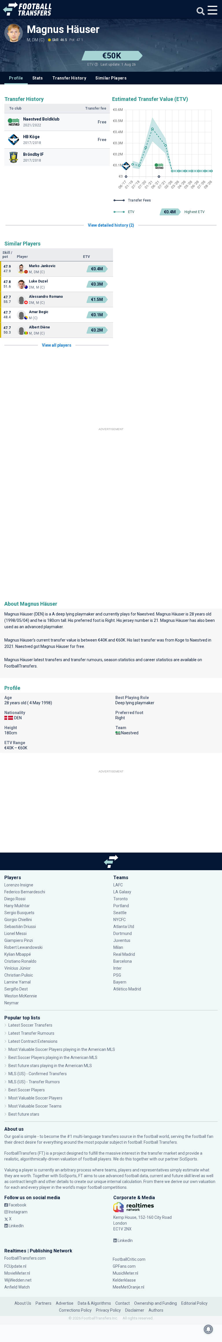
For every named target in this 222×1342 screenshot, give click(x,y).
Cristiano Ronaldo (20, 961)
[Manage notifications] (208, 1329)
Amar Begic (38, 312)
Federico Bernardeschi (24, 892)
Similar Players (111, 78)
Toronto (120, 898)
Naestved (145, 614)
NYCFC (119, 919)
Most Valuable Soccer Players (35, 1098)
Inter (117, 968)
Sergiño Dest (16, 989)
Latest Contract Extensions (33, 1041)
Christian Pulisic (18, 975)
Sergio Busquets (19, 912)
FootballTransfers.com (25, 1258)
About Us (22, 1303)
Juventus (121, 940)
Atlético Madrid (127, 989)
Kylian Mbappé (18, 954)
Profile (16, 78)
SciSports (188, 1159)
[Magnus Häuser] (13, 33)
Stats (37, 78)
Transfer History (69, 78)
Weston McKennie (20, 996)
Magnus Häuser (63, 29)
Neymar (11, 1003)
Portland (121, 905)
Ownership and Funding (155, 1303)
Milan (118, 947)
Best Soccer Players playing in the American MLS (52, 1057)
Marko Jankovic (42, 266)
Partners (43, 1303)
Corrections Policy (75, 1310)
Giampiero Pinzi (18, 940)
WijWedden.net (18, 1280)
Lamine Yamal (17, 982)
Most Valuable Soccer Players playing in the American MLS (61, 1049)
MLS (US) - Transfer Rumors (34, 1081)
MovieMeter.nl (17, 1273)
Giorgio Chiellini (18, 919)
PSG (117, 975)
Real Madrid (124, 954)
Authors (156, 1310)
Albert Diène (39, 327)
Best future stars (23, 1114)
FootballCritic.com (129, 1259)
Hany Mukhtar (17, 905)
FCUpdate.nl (15, 1266)
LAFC (118, 885)
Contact (122, 1303)
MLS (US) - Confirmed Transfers (37, 1073)
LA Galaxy (122, 892)
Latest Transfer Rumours (31, 1033)
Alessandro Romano (46, 297)
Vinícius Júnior (17, 968)
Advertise (64, 1303)
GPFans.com (124, 1266)
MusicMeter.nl (125, 1273)
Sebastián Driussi (20, 926)
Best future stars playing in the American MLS (50, 1065)
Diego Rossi (14, 898)
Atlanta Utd (123, 926)
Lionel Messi (15, 933)
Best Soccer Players (26, 1090)
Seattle (120, 912)
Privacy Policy (108, 1310)
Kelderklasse (124, 1280)
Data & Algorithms (94, 1303)
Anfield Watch (17, 1287)
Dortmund (122, 933)
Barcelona (122, 961)
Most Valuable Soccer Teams (35, 1106)
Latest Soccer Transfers (30, 1025)
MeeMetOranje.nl (128, 1287)
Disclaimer (134, 1310)
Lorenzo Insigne (18, 885)
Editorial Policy (194, 1303)
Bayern (119, 982)
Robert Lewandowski (23, 947)
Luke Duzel (38, 281)
